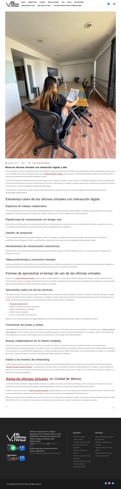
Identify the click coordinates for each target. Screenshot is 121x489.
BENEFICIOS (32, 2)
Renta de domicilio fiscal (19, 304)
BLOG (69, 2)
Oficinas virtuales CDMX (81, 442)
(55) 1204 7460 (40, 443)
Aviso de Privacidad (102, 456)
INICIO (23, 2)
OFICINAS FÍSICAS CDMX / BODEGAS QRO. (68, 5)
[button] (114, 4)
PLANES (42, 2)
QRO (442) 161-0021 (44, 5)
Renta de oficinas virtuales (27, 379)
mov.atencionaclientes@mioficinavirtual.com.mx (45, 453)
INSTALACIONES (53, 2)
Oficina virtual (78, 439)
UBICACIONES (79, 2)
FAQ (63, 2)
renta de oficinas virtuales (41, 163)
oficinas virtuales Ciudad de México (19, 367)
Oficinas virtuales (79, 437)
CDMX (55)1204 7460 (28, 5)
